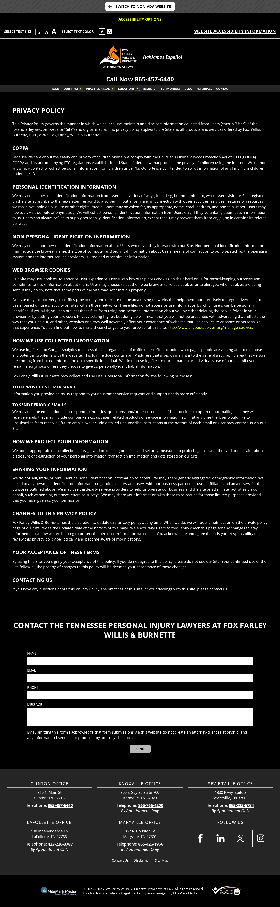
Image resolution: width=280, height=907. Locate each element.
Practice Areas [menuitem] (98, 89)
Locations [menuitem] (126, 89)
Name (31, 653)
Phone (33, 687)
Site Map (161, 860)
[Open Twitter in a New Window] (240, 838)
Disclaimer (142, 860)
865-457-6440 (154, 79)
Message (34, 704)
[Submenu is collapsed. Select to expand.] (81, 89)
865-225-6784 (241, 805)
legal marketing (134, 893)
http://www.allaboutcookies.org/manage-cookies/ (211, 327)
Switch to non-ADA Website (143, 6)
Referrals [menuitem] (204, 89)
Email (31, 670)
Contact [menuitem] (223, 89)
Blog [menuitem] (188, 89)
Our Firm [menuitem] (71, 89)
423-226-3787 (60, 844)
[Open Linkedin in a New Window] (220, 838)
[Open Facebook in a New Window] (200, 838)
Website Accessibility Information (235, 31)
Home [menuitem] (55, 89)
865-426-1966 (150, 844)
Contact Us (120, 860)
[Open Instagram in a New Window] (260, 838)
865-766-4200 (150, 805)
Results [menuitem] (149, 89)
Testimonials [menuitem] (169, 89)
